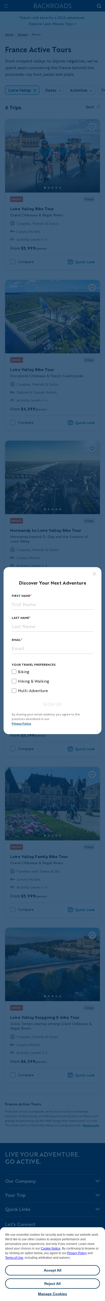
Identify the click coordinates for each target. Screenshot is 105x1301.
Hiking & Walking (33, 681)
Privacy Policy (77, 1253)
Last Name (20, 618)
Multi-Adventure (33, 690)
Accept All (52, 1270)
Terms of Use (14, 1258)
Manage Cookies (52, 1294)
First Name (21, 596)
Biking (23, 671)
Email (16, 640)
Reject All (52, 1284)
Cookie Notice (50, 1248)
